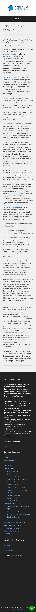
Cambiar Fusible (13, 484)
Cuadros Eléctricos (13, 501)
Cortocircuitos (12, 474)
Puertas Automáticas (14, 495)
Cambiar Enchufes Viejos (16, 487)
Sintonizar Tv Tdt (13, 511)
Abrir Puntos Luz (13, 520)
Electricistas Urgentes (11, 531)
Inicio (6, 457)
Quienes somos (9, 460)
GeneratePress (19, 609)
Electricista (9, 466)
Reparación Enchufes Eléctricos (18, 471)
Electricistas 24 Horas (11, 528)
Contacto (7, 534)
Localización (8, 550)
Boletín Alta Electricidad (12, 525)
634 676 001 (18, 555)
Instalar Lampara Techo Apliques (19, 514)
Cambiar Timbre (13, 477)
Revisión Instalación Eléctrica (14, 522)
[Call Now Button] (31, 608)
